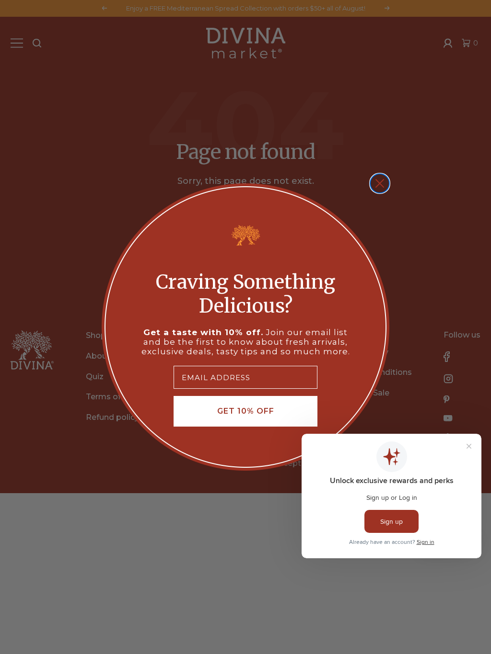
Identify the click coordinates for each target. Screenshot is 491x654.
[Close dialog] (379, 183)
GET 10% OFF (245, 411)
